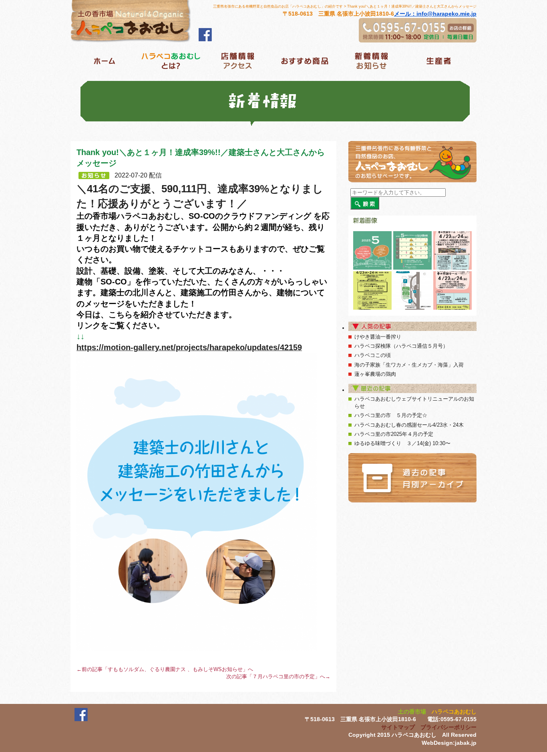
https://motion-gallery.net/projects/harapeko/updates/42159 (189, 347)
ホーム (103, 60)
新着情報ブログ (371, 60)
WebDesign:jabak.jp (449, 743)
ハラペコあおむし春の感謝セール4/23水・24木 (409, 425)
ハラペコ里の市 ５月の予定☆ (390, 415)
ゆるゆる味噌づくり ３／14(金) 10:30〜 (402, 443)
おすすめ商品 (304, 60)
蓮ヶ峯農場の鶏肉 (375, 374)
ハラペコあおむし (454, 711)
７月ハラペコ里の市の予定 (283, 676)
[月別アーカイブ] (412, 477)
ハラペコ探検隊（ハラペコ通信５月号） (401, 346)
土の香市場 (412, 711)
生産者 (438, 60)
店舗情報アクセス (237, 60)
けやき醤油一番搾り (377, 337)
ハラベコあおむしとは (170, 60)
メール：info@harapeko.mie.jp (435, 13)
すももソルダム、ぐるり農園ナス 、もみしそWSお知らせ (175, 669)
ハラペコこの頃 (372, 355)
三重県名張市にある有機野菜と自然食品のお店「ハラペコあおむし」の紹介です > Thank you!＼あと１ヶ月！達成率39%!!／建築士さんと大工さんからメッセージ (345, 6)
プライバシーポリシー (448, 727)
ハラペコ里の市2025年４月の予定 (393, 434)
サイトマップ (398, 727)
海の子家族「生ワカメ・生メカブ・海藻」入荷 (409, 365)
